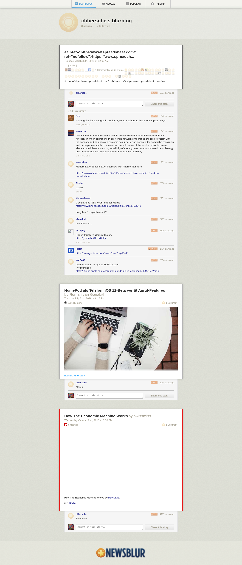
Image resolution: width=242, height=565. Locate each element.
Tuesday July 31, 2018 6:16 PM (84, 298)
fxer (78, 116)
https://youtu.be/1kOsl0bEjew (92, 238)
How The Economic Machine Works (96, 416)
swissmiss (73, 425)
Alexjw (79, 183)
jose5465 (80, 260)
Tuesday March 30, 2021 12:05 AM (86, 60)
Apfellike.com (75, 303)
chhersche (81, 93)
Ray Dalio (113, 497)
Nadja (72, 502)
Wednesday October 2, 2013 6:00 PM (88, 420)
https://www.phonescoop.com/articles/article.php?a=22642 (108, 205)
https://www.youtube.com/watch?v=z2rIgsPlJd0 (102, 253)
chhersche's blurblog (106, 20)
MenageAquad (83, 198)
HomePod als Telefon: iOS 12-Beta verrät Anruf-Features (114, 290)
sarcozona (81, 131)
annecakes (81, 162)
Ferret (79, 249)
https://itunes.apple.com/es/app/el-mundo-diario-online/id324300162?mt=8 (117, 270)
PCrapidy (80, 231)
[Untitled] (72, 65)
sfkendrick (81, 219)
